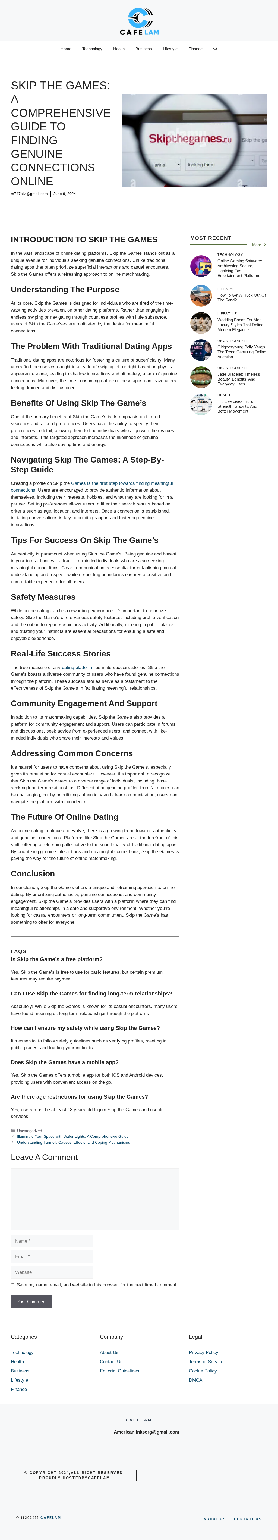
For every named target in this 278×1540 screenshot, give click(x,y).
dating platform (77, 667)
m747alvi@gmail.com (29, 193)
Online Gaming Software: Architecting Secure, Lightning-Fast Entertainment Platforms (239, 268)
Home (66, 48)
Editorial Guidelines (119, 1371)
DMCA (195, 1380)
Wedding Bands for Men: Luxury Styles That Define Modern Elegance (240, 325)
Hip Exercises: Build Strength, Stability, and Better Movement (237, 406)
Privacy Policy (203, 1352)
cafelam (50, 1518)
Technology (92, 48)
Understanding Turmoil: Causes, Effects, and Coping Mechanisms (73, 1142)
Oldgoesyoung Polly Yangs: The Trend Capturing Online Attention (241, 352)
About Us (109, 1352)
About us (215, 1519)
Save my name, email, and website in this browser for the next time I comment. (97, 1284)
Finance (195, 48)
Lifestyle (170, 48)
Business (143, 48)
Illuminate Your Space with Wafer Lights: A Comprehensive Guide (73, 1136)
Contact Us (111, 1361)
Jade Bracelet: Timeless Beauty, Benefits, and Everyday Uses (238, 379)
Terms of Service (206, 1361)
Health (119, 48)
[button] (215, 49)
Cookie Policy (203, 1371)
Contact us (248, 1519)
